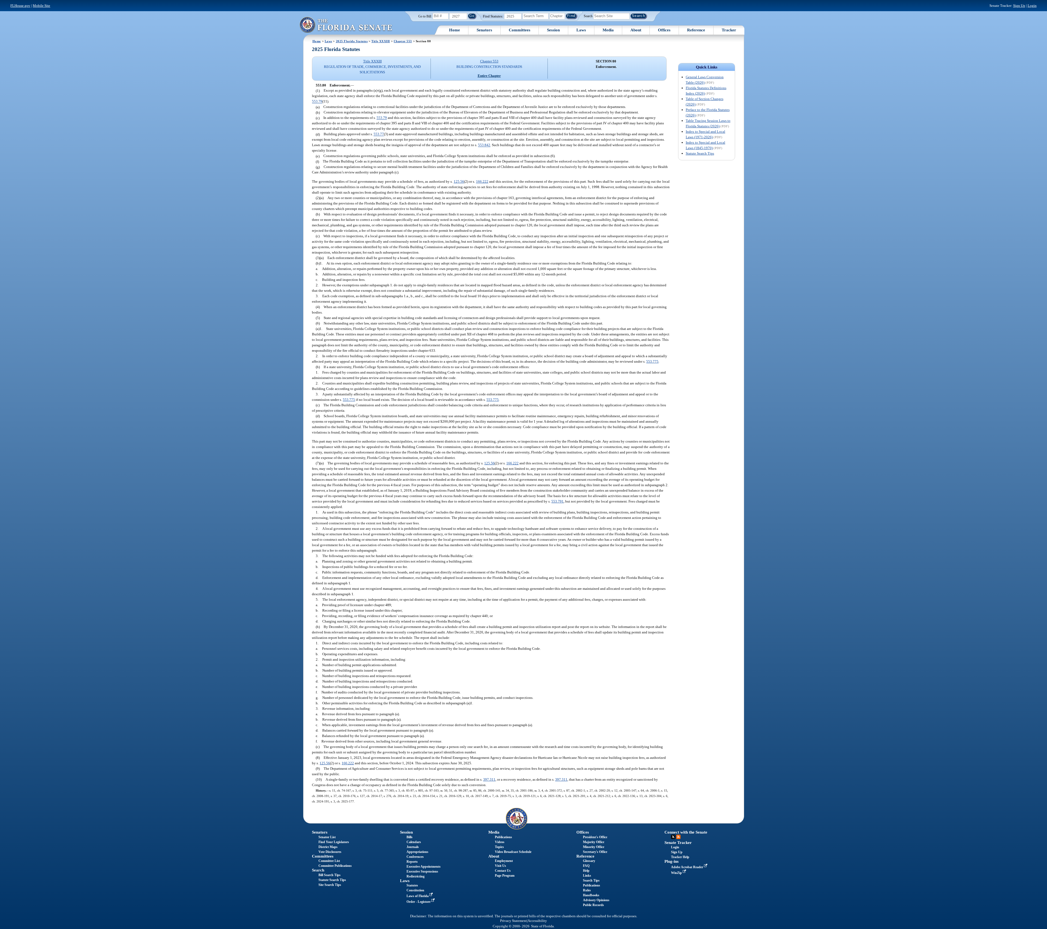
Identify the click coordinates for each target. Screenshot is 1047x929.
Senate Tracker (678, 842)
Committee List (329, 861)
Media (608, 30)
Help (586, 871)
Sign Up (1019, 6)
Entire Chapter (489, 76)
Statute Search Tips (700, 153)
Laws (581, 30)
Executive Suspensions (422, 871)
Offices (664, 30)
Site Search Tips (329, 885)
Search (588, 15)
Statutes (412, 885)
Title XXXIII (380, 41)
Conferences (415, 857)
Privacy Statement (513, 921)
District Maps (328, 847)
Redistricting (416, 876)
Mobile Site (41, 6)
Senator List (327, 837)
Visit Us (500, 866)
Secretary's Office (595, 852)
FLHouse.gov (20, 6)
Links (587, 875)
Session (553, 30)
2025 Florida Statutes (352, 41)
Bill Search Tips (329, 875)
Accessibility (537, 921)
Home (454, 30)
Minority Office (593, 847)
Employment (504, 861)
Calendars (414, 842)
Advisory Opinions (596, 900)
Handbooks (591, 895)
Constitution (415, 890)
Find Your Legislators (333, 842)
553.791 (557, 501)
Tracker (729, 30)
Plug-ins (671, 861)
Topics (499, 847)
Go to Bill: (425, 16)
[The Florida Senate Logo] (345, 25)
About (635, 30)
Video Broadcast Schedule (513, 852)
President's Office (595, 837)
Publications (503, 837)
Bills (410, 837)
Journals (413, 847)
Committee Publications (335, 866)
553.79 (317, 102)
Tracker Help (680, 857)
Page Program (505, 875)
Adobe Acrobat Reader (687, 867)
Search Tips (591, 880)
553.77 (379, 134)
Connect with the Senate (685, 832)
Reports (412, 862)
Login (1032, 6)
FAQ (586, 866)
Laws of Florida (418, 896)
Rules (587, 890)
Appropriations (417, 852)
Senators (484, 30)
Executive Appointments (424, 866)
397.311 (489, 779)
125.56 (459, 181)
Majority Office (593, 842)
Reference (696, 30)
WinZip (677, 873)
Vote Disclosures (329, 852)
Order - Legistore (419, 902)
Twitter (673, 837)
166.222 (482, 181)
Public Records (593, 905)
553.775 (652, 361)
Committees (519, 30)
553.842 (484, 145)
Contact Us (503, 871)
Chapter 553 (403, 41)
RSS (678, 837)
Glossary (589, 861)
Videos (499, 842)
